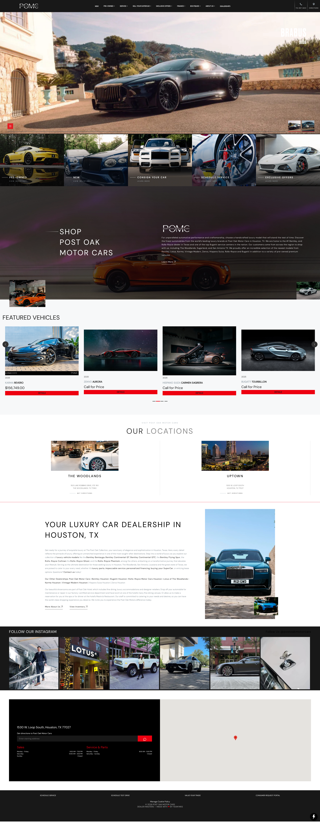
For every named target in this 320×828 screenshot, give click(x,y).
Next (308, 126)
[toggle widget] (314, 817)
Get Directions (84, 493)
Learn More (167, 262)
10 (312, 72)
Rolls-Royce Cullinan (55, 561)
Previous (295, 126)
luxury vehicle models (67, 557)
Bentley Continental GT (118, 557)
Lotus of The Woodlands (175, 579)
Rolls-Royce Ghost (80, 561)
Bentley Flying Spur (170, 557)
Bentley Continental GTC (143, 557)
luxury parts (98, 568)
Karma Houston (53, 582)
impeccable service (115, 568)
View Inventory (77, 606)
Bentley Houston (100, 579)
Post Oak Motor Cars (79, 579)
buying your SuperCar (162, 568)
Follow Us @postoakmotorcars (288, 631)
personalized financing (138, 568)
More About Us (52, 606)
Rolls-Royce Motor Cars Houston (145, 579)
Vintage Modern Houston (75, 582)
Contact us (69, 572)
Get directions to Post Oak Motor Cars (34, 733)
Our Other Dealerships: (57, 579)
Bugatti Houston (118, 579)
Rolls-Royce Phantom (109, 561)
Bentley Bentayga (95, 557)
